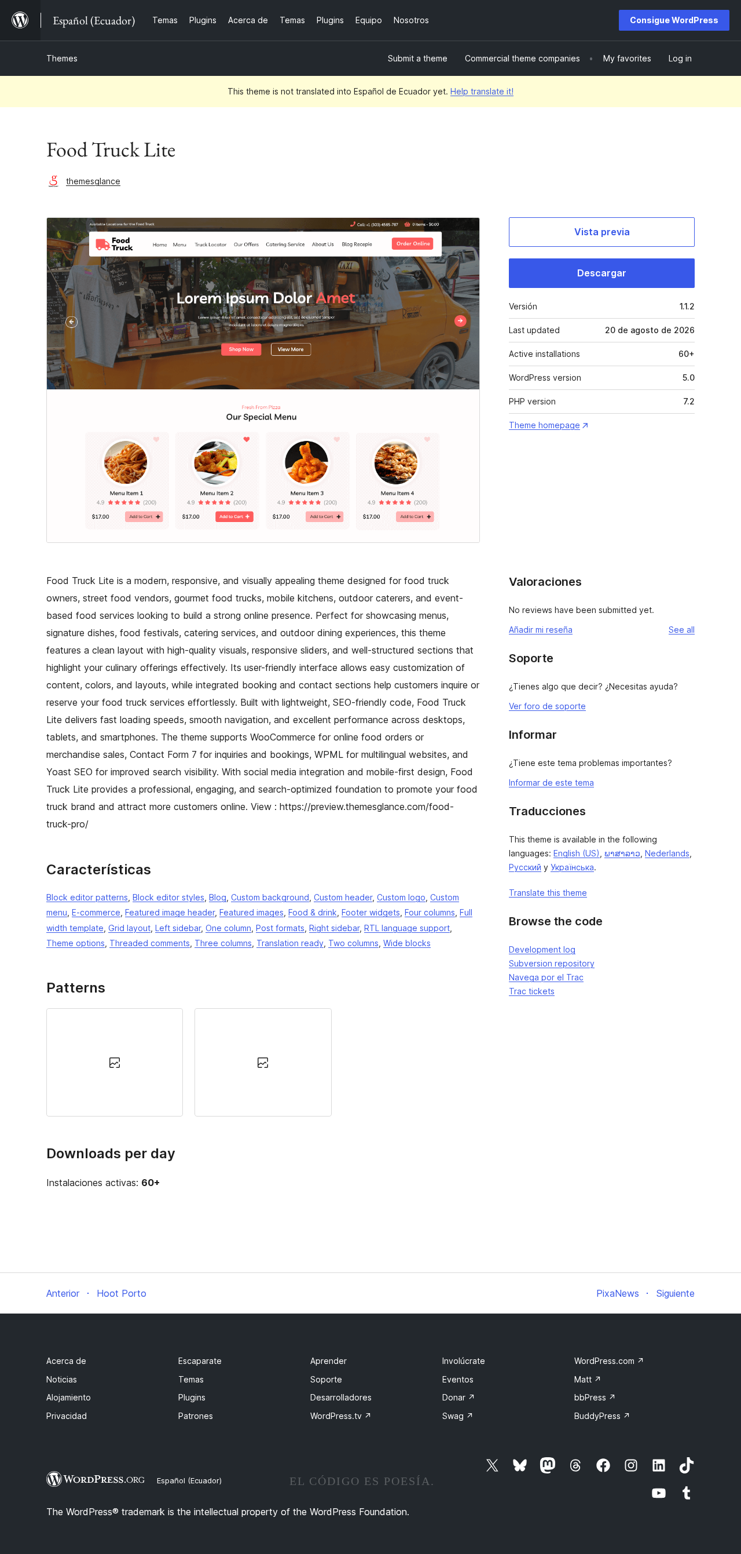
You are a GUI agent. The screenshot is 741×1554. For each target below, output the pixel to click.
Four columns (430, 912)
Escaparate (200, 1361)
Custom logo (401, 897)
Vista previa (602, 232)
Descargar (601, 273)
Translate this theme (548, 893)
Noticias (61, 1379)
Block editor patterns (87, 897)
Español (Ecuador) (189, 1480)
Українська (572, 867)
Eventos (458, 1379)
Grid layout (129, 928)
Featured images (251, 912)
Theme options (75, 943)
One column (228, 928)
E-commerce (96, 912)
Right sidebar (334, 928)
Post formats (280, 928)
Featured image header (170, 912)
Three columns (223, 943)
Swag (458, 1416)
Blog (217, 897)
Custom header (343, 897)
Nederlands (667, 853)
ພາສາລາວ (622, 853)
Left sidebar (178, 928)
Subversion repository (552, 963)
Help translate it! (481, 91)
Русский (525, 867)
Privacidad (66, 1416)
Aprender (328, 1361)
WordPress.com (609, 1361)
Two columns (353, 943)
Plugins (192, 1397)
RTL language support (407, 928)
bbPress (595, 1397)
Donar (458, 1397)
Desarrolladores (341, 1397)
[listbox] (263, 1062)
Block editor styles (168, 897)
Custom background (270, 897)
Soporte (326, 1379)
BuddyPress (602, 1416)
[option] (114, 1062)
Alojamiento (68, 1397)
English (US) (576, 853)
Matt (587, 1379)
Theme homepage (544, 425)
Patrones (195, 1416)
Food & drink (312, 912)
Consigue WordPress (674, 20)
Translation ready (290, 943)
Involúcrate (463, 1361)
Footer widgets (371, 912)
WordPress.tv (341, 1416)
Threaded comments (149, 943)
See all (682, 629)
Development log (542, 949)
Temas (191, 1379)
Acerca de (66, 1361)
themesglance (93, 181)
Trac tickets (532, 991)
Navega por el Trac (546, 977)
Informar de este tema (551, 782)
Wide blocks (407, 943)
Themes (62, 58)
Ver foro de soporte (547, 706)
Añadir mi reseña (541, 629)
